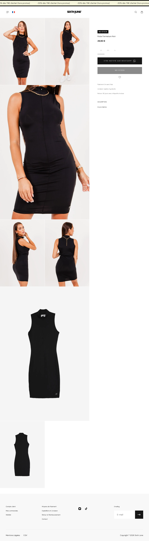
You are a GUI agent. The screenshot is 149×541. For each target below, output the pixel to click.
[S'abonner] (139, 515)
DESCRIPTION (102, 102)
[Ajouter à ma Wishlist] (119, 77)
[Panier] (142, 12)
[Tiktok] (86, 508)
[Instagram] (80, 508)
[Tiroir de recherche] (136, 12)
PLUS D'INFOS (102, 107)
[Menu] (7, 12)
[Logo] (74, 12)
